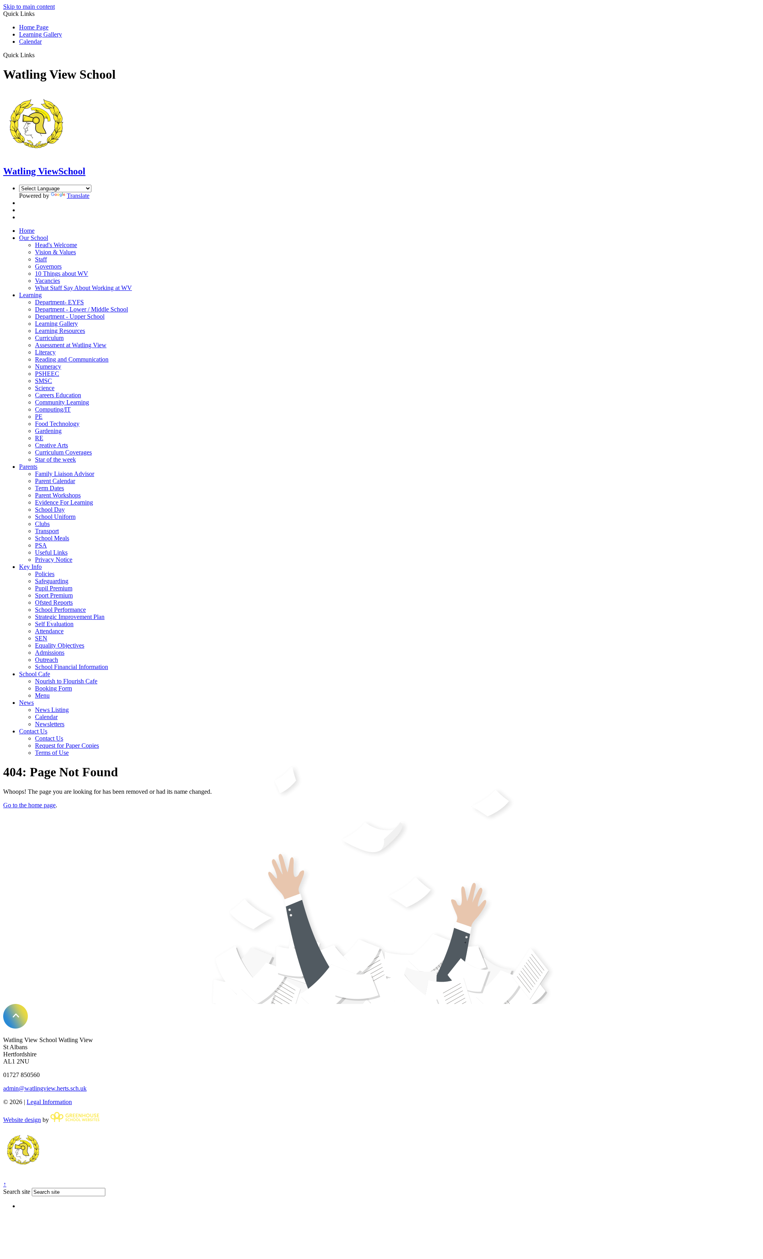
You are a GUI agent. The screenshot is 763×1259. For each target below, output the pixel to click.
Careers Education (58, 395)
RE (39, 438)
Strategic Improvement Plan (70, 616)
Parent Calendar (55, 481)
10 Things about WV (61, 273)
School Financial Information (71, 666)
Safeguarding (51, 581)
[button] (37, 54)
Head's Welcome (56, 245)
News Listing (52, 709)
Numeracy (48, 366)
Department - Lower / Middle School (81, 309)
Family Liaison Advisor (64, 473)
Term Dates (49, 488)
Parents (28, 466)
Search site (16, 1191)
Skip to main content (29, 6)
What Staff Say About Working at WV (83, 287)
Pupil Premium (53, 588)
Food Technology (57, 423)
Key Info (30, 566)
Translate (78, 195)
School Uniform (55, 516)
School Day (50, 509)
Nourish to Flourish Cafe (66, 681)
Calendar (30, 41)
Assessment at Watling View (71, 345)
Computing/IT (53, 409)
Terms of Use (52, 752)
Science (44, 388)
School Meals (52, 538)
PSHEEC (47, 373)
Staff (41, 259)
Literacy (45, 352)
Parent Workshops (58, 495)
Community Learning (62, 402)
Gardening (48, 430)
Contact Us (33, 731)
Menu (42, 695)
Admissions (49, 652)
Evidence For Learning (64, 502)
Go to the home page (29, 805)
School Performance (60, 609)
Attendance (49, 631)
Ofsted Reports (54, 602)
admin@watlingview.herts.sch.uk (45, 1088)
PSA (41, 545)
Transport (47, 531)
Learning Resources (60, 330)
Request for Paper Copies (67, 745)
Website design (22, 1119)
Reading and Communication (71, 359)
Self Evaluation (54, 624)
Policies (44, 574)
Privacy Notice (53, 559)
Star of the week (55, 459)
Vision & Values (55, 252)
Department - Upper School (70, 316)
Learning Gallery (40, 34)
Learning (30, 295)
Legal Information (49, 1101)
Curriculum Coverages (63, 452)
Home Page (33, 27)
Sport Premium (54, 595)
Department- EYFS (59, 302)
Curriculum (49, 338)
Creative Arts (51, 445)
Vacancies (47, 280)
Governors (48, 266)
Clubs (42, 523)
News (26, 702)
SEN (41, 638)
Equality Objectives (59, 645)
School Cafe (34, 674)
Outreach (46, 659)
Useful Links (51, 552)
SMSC (43, 380)
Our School (33, 237)
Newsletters (49, 724)
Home (27, 230)
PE (39, 416)
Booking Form (53, 688)
